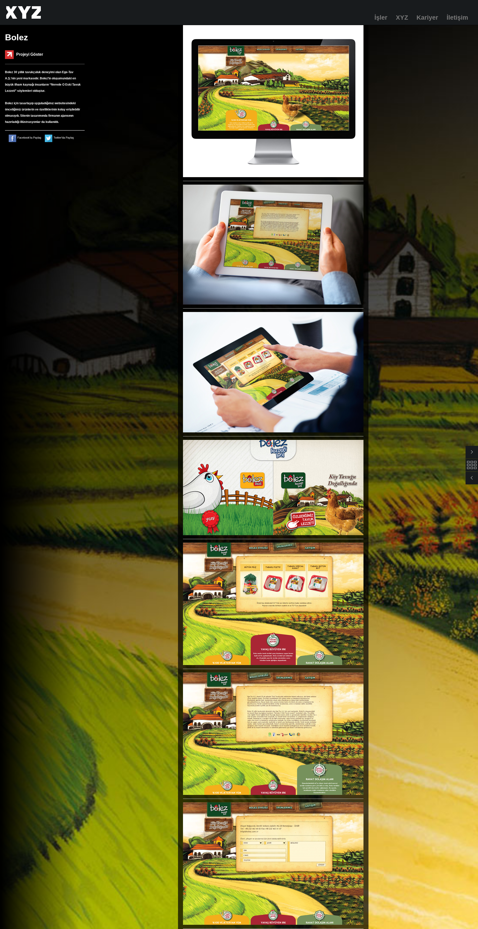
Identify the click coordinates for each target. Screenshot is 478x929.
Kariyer (427, 17)
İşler (380, 17)
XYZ (402, 17)
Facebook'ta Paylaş (29, 137)
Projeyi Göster (29, 54)
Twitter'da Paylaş (64, 137)
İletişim (457, 17)
